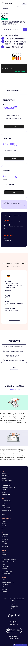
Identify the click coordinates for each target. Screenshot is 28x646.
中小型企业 (4, 505)
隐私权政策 (4, 568)
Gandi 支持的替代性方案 (8, 582)
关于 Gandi (4, 579)
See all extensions (20, 71)
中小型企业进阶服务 (6, 508)
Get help (14, 367)
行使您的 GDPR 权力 (7, 571)
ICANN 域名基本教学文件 (8, 561)
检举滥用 (4, 552)
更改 (25, 205)
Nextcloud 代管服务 (7, 483)
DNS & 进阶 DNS (6, 494)
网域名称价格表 (5, 476)
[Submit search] (25, 29)
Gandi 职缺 (4, 591)
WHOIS (3, 514)
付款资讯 (4, 564)
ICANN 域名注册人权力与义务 (9, 559)
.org (5, 68)
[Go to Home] (8, 3)
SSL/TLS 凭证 (5, 546)
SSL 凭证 (4, 492)
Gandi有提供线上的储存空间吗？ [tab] (15, 360)
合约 (3, 557)
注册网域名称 (5, 534)
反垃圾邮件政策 (5, 566)
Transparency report (7, 573)
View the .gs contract (11, 310)
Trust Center (5, 584)
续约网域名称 (5, 539)
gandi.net (4, 7)
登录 (24, 3)
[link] (10, 622)
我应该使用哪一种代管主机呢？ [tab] (14, 347)
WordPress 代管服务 (7, 480)
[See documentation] (9, 220)
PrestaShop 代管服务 (7, 485)
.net (13, 68)
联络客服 (4, 521)
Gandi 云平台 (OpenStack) (8, 487)
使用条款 (4, 554)
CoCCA (7, 292)
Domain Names (11, 7)
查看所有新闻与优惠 (14, 389)
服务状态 (4, 523)
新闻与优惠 (4, 589)
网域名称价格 (20, 7)
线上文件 (4, 525)
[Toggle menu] (2, 3)
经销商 (3, 503)
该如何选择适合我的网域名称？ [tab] (14, 351)
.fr (8, 68)
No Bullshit (4, 586)
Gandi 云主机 (5, 543)
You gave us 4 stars (14, 624)
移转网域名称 (5, 537)
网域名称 (4, 473)
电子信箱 (4, 490)
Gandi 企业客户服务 (6, 501)
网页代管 (4, 478)
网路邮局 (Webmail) (6, 510)
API (2, 512)
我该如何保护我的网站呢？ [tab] (13, 356)
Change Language (14, 638)
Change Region (13, 636)
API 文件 (4, 528)
